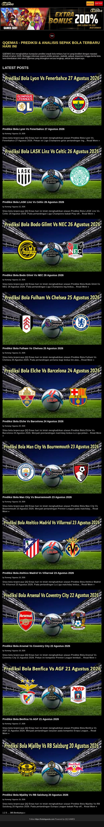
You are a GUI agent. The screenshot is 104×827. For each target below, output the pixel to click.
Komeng (8, 134)
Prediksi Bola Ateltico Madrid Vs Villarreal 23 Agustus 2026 (38, 573)
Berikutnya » (19, 813)
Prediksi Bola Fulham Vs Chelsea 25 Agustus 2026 (33, 348)
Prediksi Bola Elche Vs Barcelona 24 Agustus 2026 (33, 421)
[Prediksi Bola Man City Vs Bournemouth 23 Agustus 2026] (52, 467)
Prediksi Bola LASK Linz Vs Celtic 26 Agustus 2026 (33, 202)
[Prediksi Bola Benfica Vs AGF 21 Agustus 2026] (52, 689)
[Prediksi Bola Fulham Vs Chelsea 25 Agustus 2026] (52, 318)
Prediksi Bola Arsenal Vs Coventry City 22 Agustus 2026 (36, 646)
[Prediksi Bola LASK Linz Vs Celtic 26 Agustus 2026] (52, 172)
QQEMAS (7, 54)
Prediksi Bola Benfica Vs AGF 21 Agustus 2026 (31, 719)
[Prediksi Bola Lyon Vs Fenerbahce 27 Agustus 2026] (52, 99)
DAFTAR (98, 3)
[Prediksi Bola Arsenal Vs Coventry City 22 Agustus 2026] (52, 616)
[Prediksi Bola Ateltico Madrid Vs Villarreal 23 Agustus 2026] (52, 543)
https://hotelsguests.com (45, 819)
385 (11, 813)
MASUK (90, 3)
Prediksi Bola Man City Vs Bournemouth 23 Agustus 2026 (37, 497)
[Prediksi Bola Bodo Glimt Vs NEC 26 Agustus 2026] (52, 245)
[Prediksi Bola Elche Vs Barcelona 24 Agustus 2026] (52, 391)
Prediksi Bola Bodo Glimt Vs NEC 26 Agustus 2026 (33, 275)
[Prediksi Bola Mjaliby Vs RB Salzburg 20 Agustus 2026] (52, 765)
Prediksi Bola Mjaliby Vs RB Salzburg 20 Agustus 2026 (35, 794)
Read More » (93, 141)
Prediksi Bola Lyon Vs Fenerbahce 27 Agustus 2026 (33, 129)
